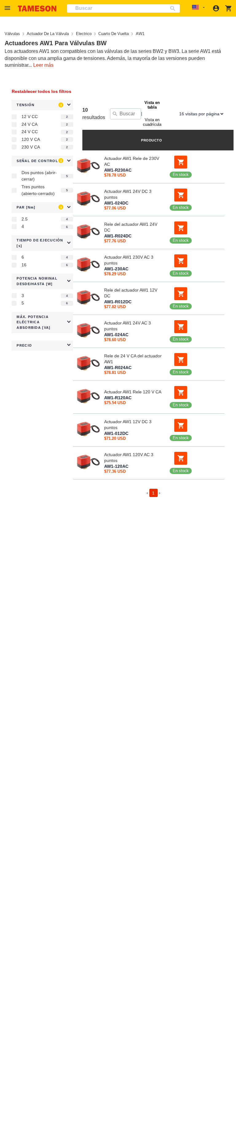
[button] (8, 8)
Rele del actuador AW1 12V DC (130, 293)
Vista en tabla (152, 104)
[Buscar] (174, 8)
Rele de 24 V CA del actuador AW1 (133, 358)
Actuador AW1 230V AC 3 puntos (128, 260)
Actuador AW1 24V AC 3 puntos (127, 325)
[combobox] (123, 8)
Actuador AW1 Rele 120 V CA (132, 391)
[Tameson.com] (37, 8)
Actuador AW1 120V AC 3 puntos (128, 457)
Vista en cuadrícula (152, 122)
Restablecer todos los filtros (41, 91)
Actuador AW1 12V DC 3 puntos (127, 424)
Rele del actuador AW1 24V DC (130, 227)
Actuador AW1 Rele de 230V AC (131, 161)
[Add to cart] (180, 162)
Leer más (43, 65)
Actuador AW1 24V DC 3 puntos (127, 194)
